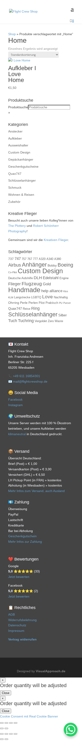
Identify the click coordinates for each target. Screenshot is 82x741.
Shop (12, 34)
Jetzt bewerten (18, 577)
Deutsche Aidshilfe (20, 278)
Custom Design (19, 152)
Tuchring (26, 320)
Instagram (15, 405)
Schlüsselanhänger (22, 180)
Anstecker (15, 131)
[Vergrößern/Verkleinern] (2, 723)
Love (47, 296)
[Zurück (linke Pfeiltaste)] (2, 728)
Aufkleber (15, 138)
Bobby (52, 265)
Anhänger (34, 264)
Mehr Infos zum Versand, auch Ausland (36, 491)
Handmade (24, 290)
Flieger (14, 284)
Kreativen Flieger (56, 240)
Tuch (12, 320)
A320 (42, 259)
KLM (10, 297)
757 (24, 259)
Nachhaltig (61, 297)
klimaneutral (17, 434)
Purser (67, 303)
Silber (62, 315)
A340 (49, 259)
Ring (35, 308)
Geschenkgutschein (22, 536)
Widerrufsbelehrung (22, 620)
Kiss (65, 291)
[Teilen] (11, 723)
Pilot (42, 302)
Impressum (16, 630)
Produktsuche (18, 107)
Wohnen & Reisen (21, 194)
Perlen (33, 302)
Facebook (15, 399)
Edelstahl (51, 278)
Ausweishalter (18, 145)
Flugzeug (32, 283)
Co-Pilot (12, 272)
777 (35, 259)
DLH (38, 277)
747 (18, 259)
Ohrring (13, 302)
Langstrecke (22, 297)
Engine (64, 278)
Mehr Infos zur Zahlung (25, 541)
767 (29, 259)
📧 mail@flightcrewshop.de (27, 381)
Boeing (65, 265)
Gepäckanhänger (20, 159)
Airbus (14, 264)
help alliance (51, 291)
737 (11, 259)
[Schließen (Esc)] (15, 723)
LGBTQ (36, 297)
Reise (26, 308)
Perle (24, 302)
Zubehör (14, 202)
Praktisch (52, 302)
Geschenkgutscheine (23, 166)
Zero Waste (55, 321)
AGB (11, 614)
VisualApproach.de (50, 671)
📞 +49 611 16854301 (24, 376)
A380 (57, 259)
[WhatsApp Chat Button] (70, 729)
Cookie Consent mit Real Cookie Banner (29, 716)
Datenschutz (17, 625)
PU (60, 303)
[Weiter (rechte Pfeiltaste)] (6, 728)
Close (5, 693)
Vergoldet (41, 321)
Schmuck (14, 187)
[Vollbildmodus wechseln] (6, 723)
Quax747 (14, 173)
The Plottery (17, 226)
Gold (47, 284)
